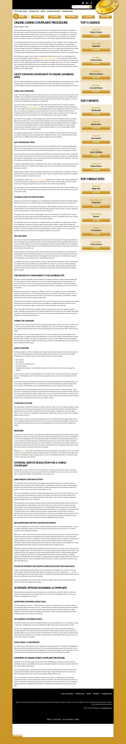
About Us (49, 719)
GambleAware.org (107, 708)
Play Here (96, 36)
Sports (43, 11)
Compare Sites (34, 11)
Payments (96, 694)
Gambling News (67, 11)
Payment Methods (53, 11)
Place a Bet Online (20, 11)
